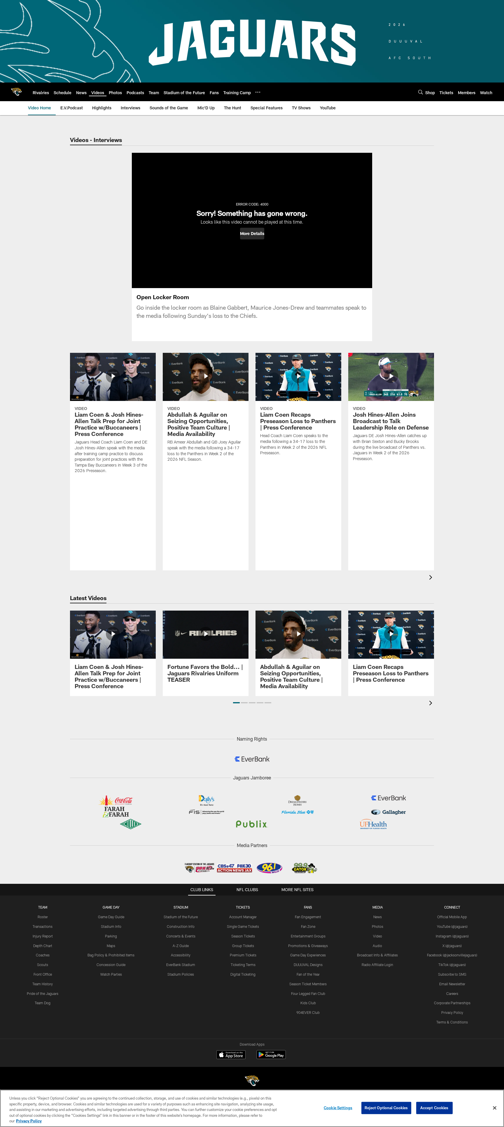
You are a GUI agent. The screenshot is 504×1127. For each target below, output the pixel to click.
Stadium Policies (180, 974)
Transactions (42, 926)
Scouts (42, 965)
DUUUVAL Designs (308, 965)
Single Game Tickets (243, 926)
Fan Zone (308, 926)
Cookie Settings (338, 1107)
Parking (111, 936)
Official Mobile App (452, 917)
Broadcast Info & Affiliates (377, 955)
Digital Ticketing (243, 974)
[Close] (494, 1108)
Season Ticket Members (308, 984)
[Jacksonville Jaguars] (252, 1082)
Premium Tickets (243, 955)
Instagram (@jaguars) (452, 936)
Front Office (43, 974)
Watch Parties (111, 974)
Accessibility (180, 955)
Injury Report (43, 936)
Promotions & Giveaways (308, 946)
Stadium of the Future (181, 917)
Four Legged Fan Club (308, 993)
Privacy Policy (452, 1012)
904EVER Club (308, 1012)
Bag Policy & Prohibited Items (111, 955)
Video (377, 936)
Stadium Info (111, 926)
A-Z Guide (181, 946)
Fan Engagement (308, 917)
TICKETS (243, 907)
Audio (377, 946)
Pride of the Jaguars (42, 993)
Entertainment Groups (308, 936)
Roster (43, 917)
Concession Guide (111, 965)
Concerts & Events (180, 936)
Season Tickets (243, 936)
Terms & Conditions (452, 1022)
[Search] (420, 92)
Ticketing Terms (243, 965)
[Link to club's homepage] (16, 92)
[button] (252, 233)
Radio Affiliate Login (377, 965)
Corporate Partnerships (452, 1003)
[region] (252, 1108)
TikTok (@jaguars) (452, 965)
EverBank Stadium (180, 965)
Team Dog (42, 1003)
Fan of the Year (308, 974)
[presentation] (431, 578)
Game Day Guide (111, 917)
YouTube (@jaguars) (452, 926)
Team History (42, 984)
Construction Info (181, 926)
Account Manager (243, 917)
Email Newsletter (452, 984)
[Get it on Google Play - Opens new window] (271, 1057)
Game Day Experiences (308, 955)
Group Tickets (243, 946)
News (377, 917)
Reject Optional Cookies (386, 1107)
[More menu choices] (258, 92)
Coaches (43, 955)
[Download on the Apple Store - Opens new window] (231, 1055)
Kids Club (308, 1003)
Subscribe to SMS (452, 974)
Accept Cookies (434, 1107)
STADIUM (181, 907)
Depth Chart (42, 946)
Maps (111, 946)
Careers (452, 993)
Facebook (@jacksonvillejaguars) (452, 955)
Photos (377, 926)
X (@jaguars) (452, 946)
